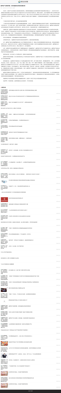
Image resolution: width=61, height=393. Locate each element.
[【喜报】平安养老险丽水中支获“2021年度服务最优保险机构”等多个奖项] (30, 277)
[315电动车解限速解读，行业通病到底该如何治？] (30, 122)
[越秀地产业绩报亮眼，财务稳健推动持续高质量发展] (30, 307)
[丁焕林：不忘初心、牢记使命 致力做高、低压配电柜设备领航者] (30, 295)
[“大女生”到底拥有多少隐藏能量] (30, 265)
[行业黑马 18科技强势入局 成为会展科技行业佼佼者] (30, 218)
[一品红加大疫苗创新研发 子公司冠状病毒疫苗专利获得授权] (30, 194)
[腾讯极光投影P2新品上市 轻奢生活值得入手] (30, 301)
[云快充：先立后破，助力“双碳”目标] (30, 248)
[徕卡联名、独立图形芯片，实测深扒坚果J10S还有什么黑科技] (30, 361)
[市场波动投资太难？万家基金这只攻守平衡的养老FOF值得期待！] (30, 331)
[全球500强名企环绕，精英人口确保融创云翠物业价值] (30, 170)
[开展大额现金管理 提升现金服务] (30, 128)
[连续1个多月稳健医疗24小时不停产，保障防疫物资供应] (30, 104)
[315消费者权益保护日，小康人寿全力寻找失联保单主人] (30, 337)
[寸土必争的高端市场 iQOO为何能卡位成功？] (30, 212)
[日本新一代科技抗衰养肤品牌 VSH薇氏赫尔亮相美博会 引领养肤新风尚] (30, 283)
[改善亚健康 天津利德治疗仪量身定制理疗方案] (30, 206)
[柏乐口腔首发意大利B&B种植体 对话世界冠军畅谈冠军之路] (30, 379)
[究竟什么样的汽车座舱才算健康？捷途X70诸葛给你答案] (30, 313)
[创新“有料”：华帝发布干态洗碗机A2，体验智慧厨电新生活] (30, 242)
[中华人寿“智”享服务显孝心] (30, 254)
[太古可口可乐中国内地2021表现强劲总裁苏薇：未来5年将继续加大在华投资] (30, 349)
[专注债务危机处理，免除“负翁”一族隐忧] (30, 146)
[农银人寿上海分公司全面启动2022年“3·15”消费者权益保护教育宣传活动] (30, 98)
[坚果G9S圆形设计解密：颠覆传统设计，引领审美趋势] (30, 140)
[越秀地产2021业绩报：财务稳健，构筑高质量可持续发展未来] (30, 319)
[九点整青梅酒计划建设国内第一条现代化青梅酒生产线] (30, 325)
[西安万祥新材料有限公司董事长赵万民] (30, 289)
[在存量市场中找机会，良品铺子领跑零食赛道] (30, 373)
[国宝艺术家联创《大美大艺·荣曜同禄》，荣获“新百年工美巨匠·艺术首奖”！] (30, 176)
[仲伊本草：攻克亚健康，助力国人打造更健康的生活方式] (30, 152)
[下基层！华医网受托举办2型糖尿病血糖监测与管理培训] (30, 230)
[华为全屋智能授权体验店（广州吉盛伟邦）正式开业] (30, 236)
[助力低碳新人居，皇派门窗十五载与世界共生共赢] (30, 271)
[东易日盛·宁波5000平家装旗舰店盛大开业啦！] (30, 134)
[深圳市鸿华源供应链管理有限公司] (30, 200)
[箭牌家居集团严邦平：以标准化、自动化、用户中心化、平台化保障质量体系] (30, 355)
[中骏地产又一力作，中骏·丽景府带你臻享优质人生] (30, 188)
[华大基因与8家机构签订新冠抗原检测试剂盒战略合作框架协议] (30, 182)
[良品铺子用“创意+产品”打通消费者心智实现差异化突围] (30, 343)
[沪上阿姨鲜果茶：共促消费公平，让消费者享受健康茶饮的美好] (30, 164)
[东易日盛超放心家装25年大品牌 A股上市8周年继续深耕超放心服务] (30, 92)
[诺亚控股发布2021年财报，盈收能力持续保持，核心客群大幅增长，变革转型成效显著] (30, 224)
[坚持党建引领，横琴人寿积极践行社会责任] (30, 259)
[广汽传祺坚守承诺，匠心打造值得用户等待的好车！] (30, 367)
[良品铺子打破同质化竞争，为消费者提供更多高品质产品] (30, 158)
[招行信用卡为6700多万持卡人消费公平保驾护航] (30, 110)
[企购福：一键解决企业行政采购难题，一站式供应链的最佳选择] (30, 116)
